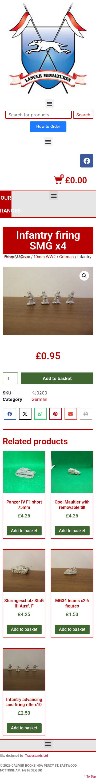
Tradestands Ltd (36, 756)
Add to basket (57, 378)
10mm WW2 (45, 256)
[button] (49, 103)
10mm (24, 256)
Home (9, 256)
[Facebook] (86, 160)
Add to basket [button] (24, 530)
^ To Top (90, 776)
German (66, 256)
